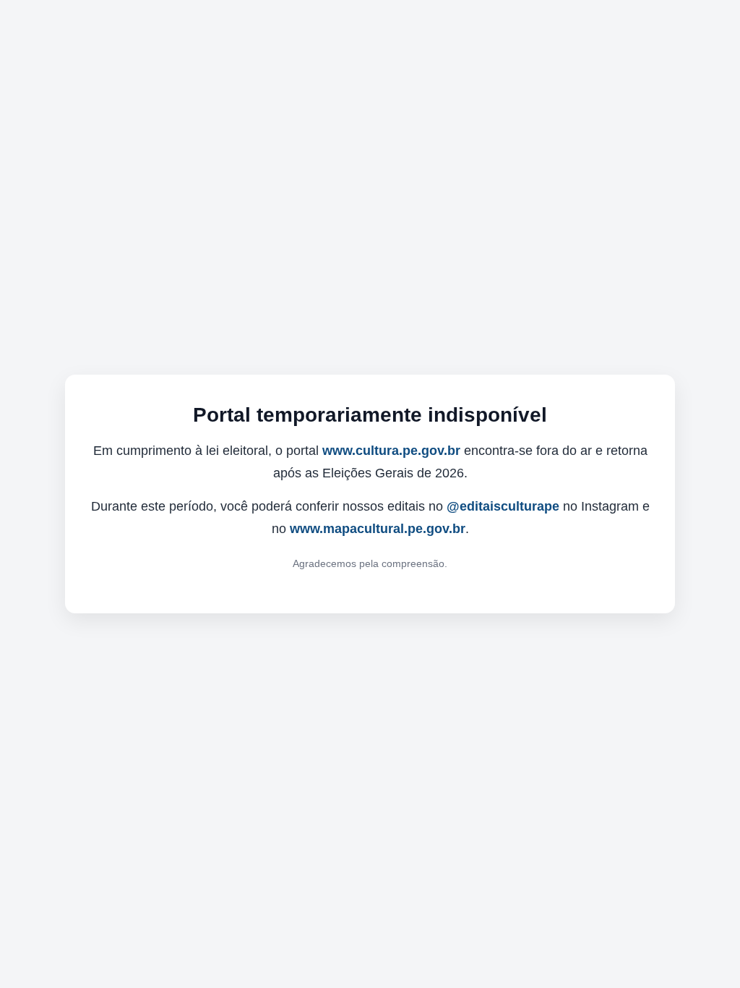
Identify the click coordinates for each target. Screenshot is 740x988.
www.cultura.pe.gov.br (391, 450)
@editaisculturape (503, 506)
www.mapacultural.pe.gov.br (377, 528)
